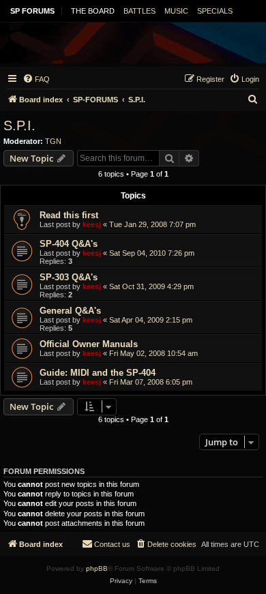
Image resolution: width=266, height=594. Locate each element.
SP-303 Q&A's (69, 277)
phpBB (97, 568)
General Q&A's (70, 311)
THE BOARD (93, 11)
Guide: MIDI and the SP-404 (98, 373)
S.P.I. (19, 125)
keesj (92, 224)
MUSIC (176, 11)
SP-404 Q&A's (69, 244)
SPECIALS (215, 11)
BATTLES (139, 11)
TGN (53, 141)
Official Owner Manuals (89, 344)
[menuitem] (36, 79)
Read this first (69, 215)
